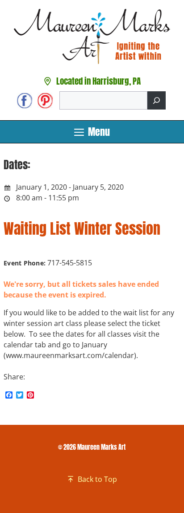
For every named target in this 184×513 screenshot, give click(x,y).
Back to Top (97, 479)
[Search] (156, 100)
